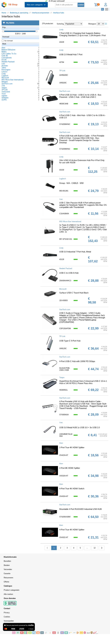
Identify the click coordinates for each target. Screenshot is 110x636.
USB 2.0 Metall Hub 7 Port (70, 54)
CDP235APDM (65, 328)
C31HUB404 (64, 214)
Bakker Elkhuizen (8, 50)
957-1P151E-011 (65, 239)
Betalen (7, 565)
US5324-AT (63, 476)
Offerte (6, 582)
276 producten (47, 24)
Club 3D (5, 56)
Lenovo (4, 72)
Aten (3, 48)
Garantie (7, 574)
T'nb (3, 86)
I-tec (3, 64)
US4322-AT (63, 537)
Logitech (5, 76)
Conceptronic (7, 58)
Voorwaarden (9, 621)
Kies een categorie (35, 5)
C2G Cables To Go (9, 54)
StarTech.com (7, 84)
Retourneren (8, 578)
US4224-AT (63, 455)
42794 (61, 62)
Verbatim (5, 98)
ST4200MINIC (64, 124)
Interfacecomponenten (40, 13)
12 (95, 548)
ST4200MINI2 (64, 149)
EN (106, 9)
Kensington (6, 70)
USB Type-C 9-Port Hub (69, 341)
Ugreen (4, 96)
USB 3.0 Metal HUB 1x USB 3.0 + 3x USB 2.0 (79, 427)
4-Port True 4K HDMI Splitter (71, 529)
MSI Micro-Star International (12, 80)
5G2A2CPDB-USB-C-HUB (64, 369)
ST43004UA (64, 415)
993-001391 (63, 191)
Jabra (4, 68)
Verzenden (8, 569)
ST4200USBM (64, 517)
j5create (5, 66)
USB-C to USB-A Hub (68, 273)
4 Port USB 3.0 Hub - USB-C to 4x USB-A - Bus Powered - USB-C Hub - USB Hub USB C (80, 96)
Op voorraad (8, 40)
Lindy (4, 74)
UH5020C (63, 75)
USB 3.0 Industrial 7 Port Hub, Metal (75, 252)
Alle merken (8, 594)
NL (102, 9)
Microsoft (5, 78)
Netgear (5, 82)
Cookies (7, 617)
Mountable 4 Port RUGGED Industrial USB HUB (80, 509)
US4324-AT (63, 496)
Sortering (60, 24)
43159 (61, 170)
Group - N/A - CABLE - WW (71, 183)
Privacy (7, 613)
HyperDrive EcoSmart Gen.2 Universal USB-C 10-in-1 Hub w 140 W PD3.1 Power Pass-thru (83, 382)
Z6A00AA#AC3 (65, 281)
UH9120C (63, 348)
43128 (61, 259)
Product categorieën (11, 590)
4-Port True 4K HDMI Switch (71, 488)
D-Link (4, 60)
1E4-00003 (63, 300)
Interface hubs (58, 13)
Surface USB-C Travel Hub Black (74, 293)
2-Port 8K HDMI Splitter (69, 468)
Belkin (4, 52)
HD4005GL (63, 390)
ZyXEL (4, 100)
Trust (4, 94)
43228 (61, 42)
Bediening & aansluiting (19, 13)
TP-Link (5, 90)
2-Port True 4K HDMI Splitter (71, 447)
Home (4, 13)
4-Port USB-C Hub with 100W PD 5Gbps (77, 361)
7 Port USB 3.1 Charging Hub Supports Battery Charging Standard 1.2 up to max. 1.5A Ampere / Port (82, 34)
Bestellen (7, 561)
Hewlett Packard (8, 62)
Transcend (6, 92)
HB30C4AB (63, 104)
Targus (4, 88)
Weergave (92, 24)
